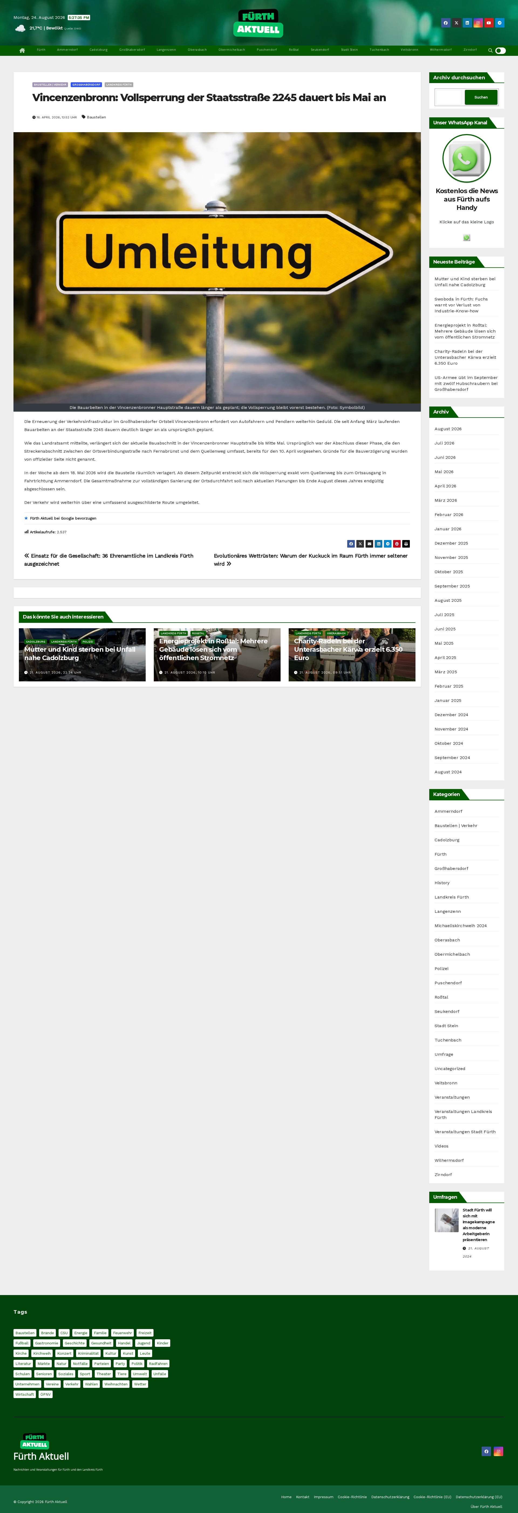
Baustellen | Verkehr (50, 84)
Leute (145, 1353)
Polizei (88, 641)
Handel (124, 1343)
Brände (47, 1333)
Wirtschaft (24, 1394)
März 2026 (446, 500)
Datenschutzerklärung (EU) (479, 1497)
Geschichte (75, 1343)
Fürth (41, 49)
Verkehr (72, 1384)
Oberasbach (197, 49)
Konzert (64, 1353)
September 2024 (452, 757)
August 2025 (448, 600)
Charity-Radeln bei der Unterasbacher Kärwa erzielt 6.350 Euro (348, 649)
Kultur (110, 1353)
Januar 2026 (448, 528)
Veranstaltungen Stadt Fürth (465, 1131)
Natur (61, 1363)
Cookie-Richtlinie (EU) (432, 1497)
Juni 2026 (445, 457)
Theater (104, 1374)
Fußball (22, 1343)
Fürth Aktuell (41, 1456)
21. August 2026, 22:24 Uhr (55, 672)
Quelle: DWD (72, 28)
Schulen (22, 1374)
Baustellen (96, 117)
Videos (441, 1146)
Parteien (101, 1363)
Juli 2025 (444, 614)
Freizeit (145, 1333)
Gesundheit (101, 1343)
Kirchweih (42, 1353)
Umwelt (140, 1374)
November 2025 (451, 557)
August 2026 (448, 428)
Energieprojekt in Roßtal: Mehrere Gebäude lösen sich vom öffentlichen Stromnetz (213, 649)
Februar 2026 (449, 514)
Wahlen (91, 1384)
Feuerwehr (122, 1333)
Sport (85, 1374)
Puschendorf (267, 49)
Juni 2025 (445, 628)
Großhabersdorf (132, 49)
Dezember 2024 (452, 714)
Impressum (323, 1497)
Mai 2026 (444, 471)
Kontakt (302, 1497)
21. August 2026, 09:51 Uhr (325, 672)
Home (286, 1497)
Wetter (140, 1384)
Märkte (44, 1363)
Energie (80, 1333)
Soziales (65, 1374)
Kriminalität (88, 1353)
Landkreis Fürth (119, 84)
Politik (136, 1363)
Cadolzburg (98, 49)
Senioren (44, 1374)
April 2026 (445, 486)
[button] (490, 50)
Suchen (481, 97)
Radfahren (158, 1363)
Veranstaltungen (452, 1097)
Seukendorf (320, 49)
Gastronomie (46, 1343)
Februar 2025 (449, 686)
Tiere (122, 1374)
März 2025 (446, 671)
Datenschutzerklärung (390, 1497)
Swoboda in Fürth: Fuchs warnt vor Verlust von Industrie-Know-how (461, 304)
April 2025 (445, 657)
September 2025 (452, 586)
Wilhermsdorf (441, 49)
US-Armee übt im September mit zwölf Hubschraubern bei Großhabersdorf (466, 383)
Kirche (21, 1353)
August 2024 (448, 771)
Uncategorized (450, 1068)
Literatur (23, 1363)
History (442, 882)
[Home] (22, 51)
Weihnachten (116, 1384)
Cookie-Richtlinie (352, 1497)
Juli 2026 (444, 443)
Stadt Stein (349, 49)
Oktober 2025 (449, 571)
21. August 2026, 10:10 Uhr (190, 672)
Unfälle (160, 1374)
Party (120, 1363)
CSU (64, 1333)
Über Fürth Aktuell (486, 1507)
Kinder (162, 1343)
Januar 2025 (448, 700)
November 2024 (452, 729)
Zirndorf (470, 49)
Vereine (52, 1384)
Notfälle (80, 1363)
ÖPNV (45, 1394)
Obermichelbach (232, 49)
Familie (100, 1333)
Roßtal (294, 49)
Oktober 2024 (449, 743)
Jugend (143, 1343)
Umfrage (444, 1054)
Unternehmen (27, 1384)
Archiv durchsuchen (459, 78)
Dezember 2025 (451, 543)
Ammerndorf (67, 49)
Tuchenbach (379, 49)
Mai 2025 (444, 643)
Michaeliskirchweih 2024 (461, 925)
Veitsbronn (409, 49)
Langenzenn (166, 49)
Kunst (128, 1353)
